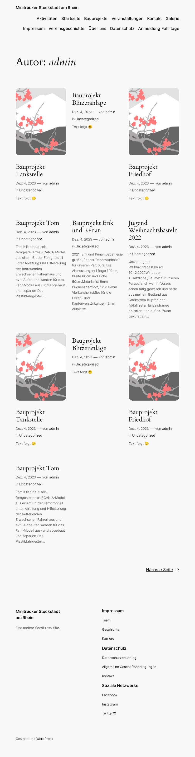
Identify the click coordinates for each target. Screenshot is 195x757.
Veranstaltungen (127, 18)
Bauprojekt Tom (37, 223)
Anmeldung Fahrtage (158, 28)
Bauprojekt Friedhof (143, 170)
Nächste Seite (162, 569)
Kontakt (154, 18)
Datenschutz (122, 28)
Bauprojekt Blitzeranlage (89, 99)
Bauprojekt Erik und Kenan (92, 226)
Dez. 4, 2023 (26, 183)
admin (54, 183)
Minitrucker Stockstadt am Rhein (47, 7)
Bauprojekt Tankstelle (30, 170)
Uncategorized (30, 190)
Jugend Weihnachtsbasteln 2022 (153, 230)
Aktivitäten (47, 18)
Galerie (172, 18)
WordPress (44, 739)
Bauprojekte (95, 18)
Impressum (34, 28)
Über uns (97, 28)
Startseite (70, 18)
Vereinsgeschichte (66, 28)
